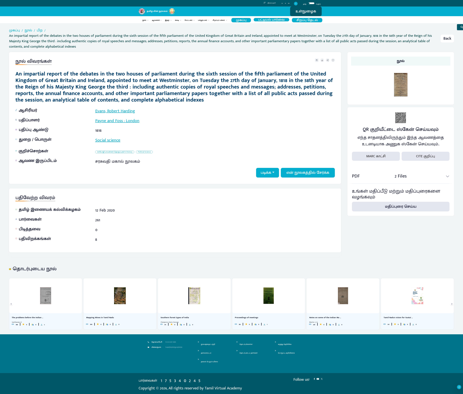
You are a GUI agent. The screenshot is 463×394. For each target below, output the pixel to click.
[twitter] (322, 378)
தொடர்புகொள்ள (245, 344)
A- (282, 3)
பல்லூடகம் (202, 20)
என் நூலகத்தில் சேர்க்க (307, 172)
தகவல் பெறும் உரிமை (209, 361)
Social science (107, 140)
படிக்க (266, 172)
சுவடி (177, 20)
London (132, 120)
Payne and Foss (109, 120)
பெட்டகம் (188, 20)
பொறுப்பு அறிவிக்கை (286, 353)
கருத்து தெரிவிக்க (284, 344)
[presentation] (11, 304)
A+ (289, 3)
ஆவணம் (156, 20)
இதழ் (167, 20)
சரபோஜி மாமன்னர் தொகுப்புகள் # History (114, 152)
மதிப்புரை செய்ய (400, 206)
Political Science (144, 152)
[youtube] (319, 378)
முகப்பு (241, 20)
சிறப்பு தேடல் (307, 20)
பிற (40, 30)
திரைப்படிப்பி (271, 3)
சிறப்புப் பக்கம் (219, 20)
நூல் (144, 20)
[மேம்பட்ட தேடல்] (460, 27)
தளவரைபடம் (206, 353)
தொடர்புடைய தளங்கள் (248, 353)
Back (447, 38)
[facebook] (315, 378)
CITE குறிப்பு (425, 156)
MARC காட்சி (376, 156)
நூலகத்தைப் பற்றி (208, 344)
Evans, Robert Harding (115, 111)
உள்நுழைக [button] (306, 11)
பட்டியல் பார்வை (271, 19)
